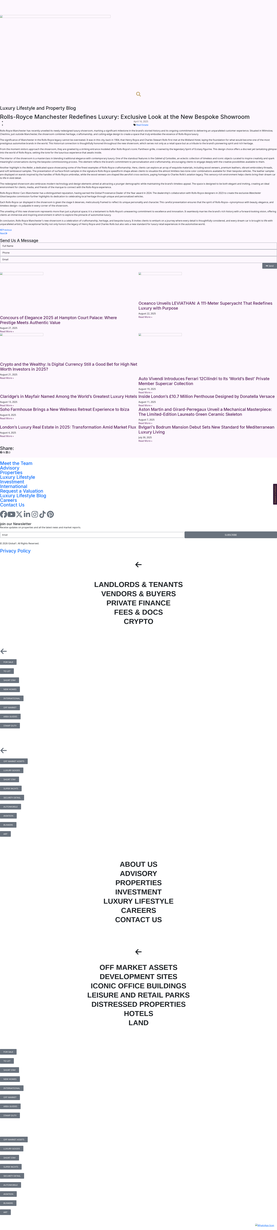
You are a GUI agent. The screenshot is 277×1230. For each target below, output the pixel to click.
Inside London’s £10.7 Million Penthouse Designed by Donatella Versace (206, 396)
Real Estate (142, 124)
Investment (12, 482)
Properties (11, 472)
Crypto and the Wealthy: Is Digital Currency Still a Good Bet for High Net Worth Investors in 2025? (68, 367)
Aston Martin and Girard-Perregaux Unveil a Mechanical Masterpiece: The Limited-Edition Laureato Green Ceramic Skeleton (205, 412)
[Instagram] (34, 514)
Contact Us (12, 505)
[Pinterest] (50, 514)
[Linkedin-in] (27, 514)
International (13, 486)
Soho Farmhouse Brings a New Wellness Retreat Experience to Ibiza (64, 409)
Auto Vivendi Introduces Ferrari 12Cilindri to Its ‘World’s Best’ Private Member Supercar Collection (203, 381)
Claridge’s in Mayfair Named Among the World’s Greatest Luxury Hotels (68, 396)
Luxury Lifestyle (17, 477)
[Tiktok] (42, 514)
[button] (1, 452)
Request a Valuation (21, 491)
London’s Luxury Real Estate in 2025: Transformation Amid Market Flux (68, 427)
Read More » (7, 331)
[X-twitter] (19, 514)
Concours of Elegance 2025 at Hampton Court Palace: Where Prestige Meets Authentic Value (58, 320)
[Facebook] (3, 514)
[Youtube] (11, 514)
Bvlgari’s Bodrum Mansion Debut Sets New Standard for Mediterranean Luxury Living (206, 430)
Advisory (9, 468)
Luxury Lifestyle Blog (23, 495)
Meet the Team (16, 463)
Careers (8, 500)
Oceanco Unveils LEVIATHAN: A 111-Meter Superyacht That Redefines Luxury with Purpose (205, 306)
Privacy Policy (15, 551)
